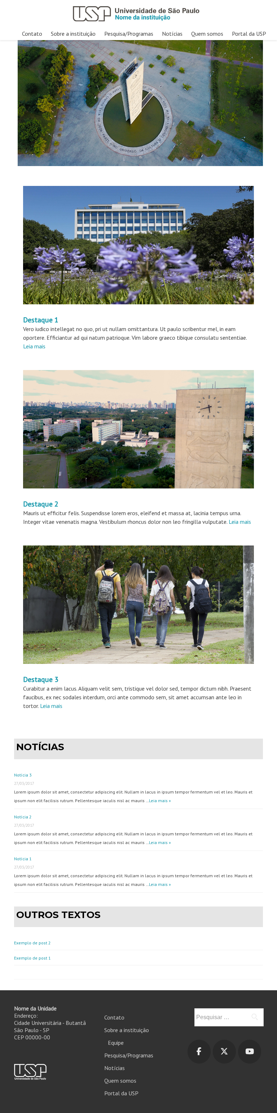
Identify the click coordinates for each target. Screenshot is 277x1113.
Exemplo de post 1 (32, 958)
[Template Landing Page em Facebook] (199, 1052)
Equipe (116, 1042)
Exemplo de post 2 (32, 942)
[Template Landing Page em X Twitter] (224, 1052)
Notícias (172, 33)
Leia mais (34, 346)
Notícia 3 (23, 775)
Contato (32, 33)
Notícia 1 (23, 858)
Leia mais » (160, 800)
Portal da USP (249, 33)
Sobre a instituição (73, 33)
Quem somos (207, 33)
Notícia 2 (23, 816)
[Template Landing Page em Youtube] (249, 1052)
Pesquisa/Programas (128, 33)
